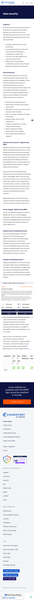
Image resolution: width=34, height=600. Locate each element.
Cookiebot (6, 472)
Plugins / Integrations (9, 446)
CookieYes (6, 496)
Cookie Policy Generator (9, 433)
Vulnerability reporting (9, 565)
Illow (4, 484)
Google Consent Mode (9, 441)
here (28, 348)
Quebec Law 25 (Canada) (9, 530)
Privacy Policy (6, 553)
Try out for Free (17, 401)
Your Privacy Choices (14, 595)
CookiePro (6, 480)
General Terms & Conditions (10, 545)
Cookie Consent (7, 425)
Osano (5, 500)
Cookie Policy (6, 557)
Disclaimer (6, 561)
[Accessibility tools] (32, 120)
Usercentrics (6, 476)
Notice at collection (8, 598)
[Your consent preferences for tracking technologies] (31, 597)
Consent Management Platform (11, 437)
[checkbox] (3, 304)
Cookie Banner (7, 429)
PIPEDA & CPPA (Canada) (10, 526)
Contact (5, 450)
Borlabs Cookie (7, 488)
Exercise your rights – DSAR (10, 549)
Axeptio (5, 492)
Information (30, 286)
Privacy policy (22, 286)
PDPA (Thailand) (7, 534)
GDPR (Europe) (7, 511)
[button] (4, 286)
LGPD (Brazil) (6, 522)
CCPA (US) (6, 519)
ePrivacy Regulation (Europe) (11, 515)
